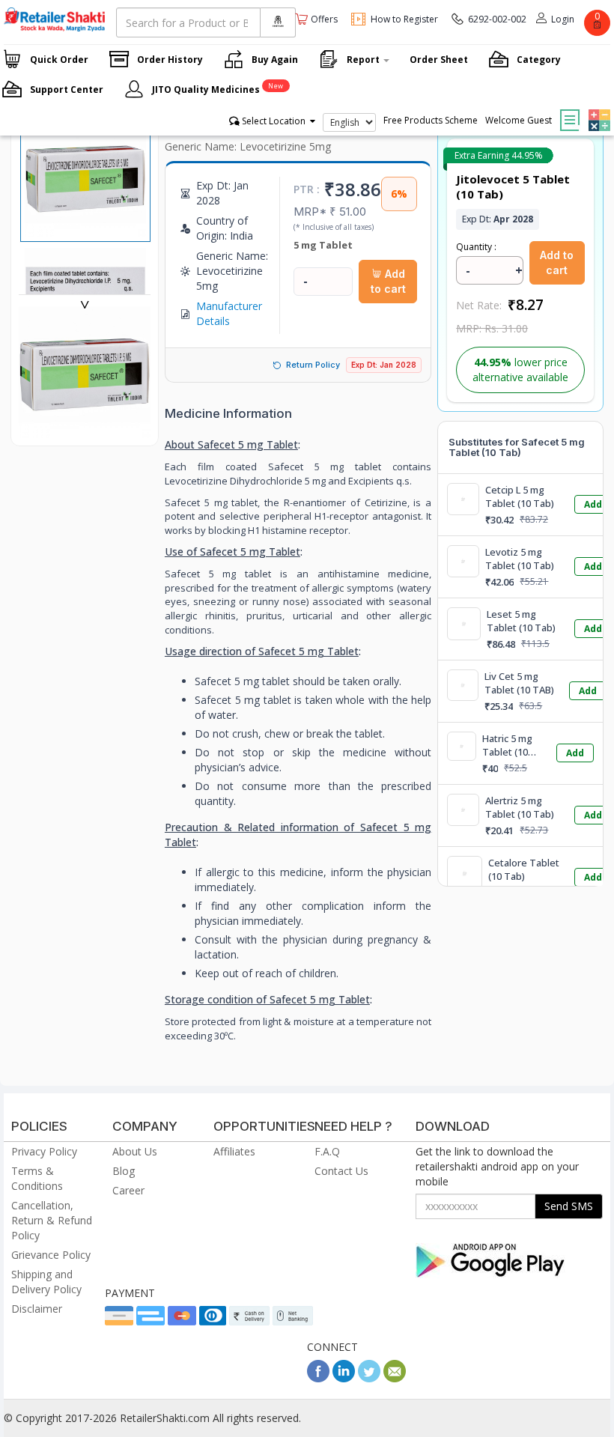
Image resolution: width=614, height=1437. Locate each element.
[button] (597, 109)
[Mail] (394, 1378)
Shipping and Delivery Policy (46, 1281)
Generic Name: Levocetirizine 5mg (248, 146)
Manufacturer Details (229, 313)
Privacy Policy (44, 1151)
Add (593, 504)
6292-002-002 (497, 19)
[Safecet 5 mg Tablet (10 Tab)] (85, 430)
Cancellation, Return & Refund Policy (51, 1220)
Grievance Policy (51, 1255)
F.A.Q (327, 1151)
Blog (123, 1171)
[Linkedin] (343, 1378)
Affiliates (234, 1151)
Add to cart (388, 281)
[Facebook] (318, 1378)
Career (128, 1190)
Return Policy (313, 364)
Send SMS (568, 1206)
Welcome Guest (518, 120)
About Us (134, 1151)
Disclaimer (36, 1308)
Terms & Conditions (37, 1178)
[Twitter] (369, 1378)
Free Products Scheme (430, 120)
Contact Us (341, 1171)
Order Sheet (439, 59)
